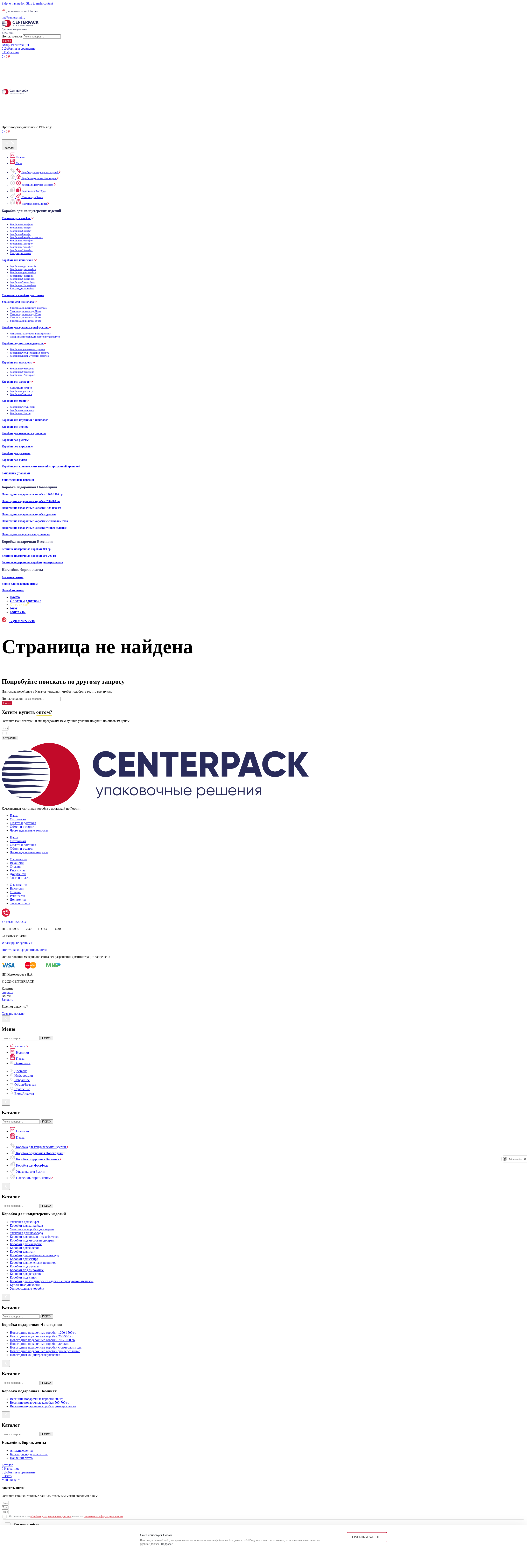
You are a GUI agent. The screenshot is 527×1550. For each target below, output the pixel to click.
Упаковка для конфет (16, 218)
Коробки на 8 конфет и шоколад (26, 237)
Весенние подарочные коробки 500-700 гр (29, 555)
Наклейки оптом (13, 590)
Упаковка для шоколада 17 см (25, 314)
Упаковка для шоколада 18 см (25, 317)
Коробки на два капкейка (23, 269)
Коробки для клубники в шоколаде (25, 420)
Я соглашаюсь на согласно (66, 732)
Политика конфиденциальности (24, 949)
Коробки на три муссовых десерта (27, 349)
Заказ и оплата (20, 877)
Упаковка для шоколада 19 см (25, 320)
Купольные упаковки (16, 473)
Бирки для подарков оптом (20, 583)
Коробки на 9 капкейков (22, 282)
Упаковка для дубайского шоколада (28, 307)
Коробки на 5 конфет (20, 227)
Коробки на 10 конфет (21, 240)
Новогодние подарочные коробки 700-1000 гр (31, 507)
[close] (525, 1159)
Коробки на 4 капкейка (21, 275)
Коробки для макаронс (17, 362)
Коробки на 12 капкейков (23, 285)
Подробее (167, 1543)
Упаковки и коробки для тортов (23, 295)
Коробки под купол (14, 459)
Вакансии (17, 863)
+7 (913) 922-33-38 (22, 621)
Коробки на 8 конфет (20, 234)
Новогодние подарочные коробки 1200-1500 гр (32, 494)
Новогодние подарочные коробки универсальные (34, 527)
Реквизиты (17, 870)
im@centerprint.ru (13, 17)
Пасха (14, 815)
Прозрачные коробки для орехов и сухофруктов (35, 336)
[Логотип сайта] (20, 26)
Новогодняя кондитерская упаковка (26, 534)
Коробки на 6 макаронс (22, 368)
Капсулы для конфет (20, 253)
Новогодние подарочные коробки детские (29, 514)
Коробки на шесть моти (22, 410)
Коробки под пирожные (17, 446)
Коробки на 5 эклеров (21, 394)
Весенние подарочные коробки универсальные (32, 562)
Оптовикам (18, 819)
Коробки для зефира (15, 426)
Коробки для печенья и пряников (24, 433)
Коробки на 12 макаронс (22, 375)
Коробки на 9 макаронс (22, 371)
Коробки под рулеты (15, 439)
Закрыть (7, 992)
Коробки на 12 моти (20, 413)
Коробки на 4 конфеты (21, 224)
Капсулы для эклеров (21, 387)
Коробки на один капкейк (23, 266)
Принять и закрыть (366, 1537)
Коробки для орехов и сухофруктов (25, 327)
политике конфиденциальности (103, 732)
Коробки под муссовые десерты (23, 343)
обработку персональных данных (50, 732)
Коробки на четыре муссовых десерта (29, 352)
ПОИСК (46, 1038)
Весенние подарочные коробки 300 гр (26, 549)
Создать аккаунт (13, 1013)
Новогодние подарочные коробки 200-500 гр (31, 501)
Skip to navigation (14, 3)
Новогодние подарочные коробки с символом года (35, 521)
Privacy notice (515, 1159)
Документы (18, 874)
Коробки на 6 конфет (20, 230)
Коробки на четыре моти (22, 406)
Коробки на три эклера (21, 391)
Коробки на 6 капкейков (22, 278)
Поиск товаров (12, 36)
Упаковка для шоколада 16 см (25, 311)
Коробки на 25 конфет (21, 250)
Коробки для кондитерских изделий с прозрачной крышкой (41, 466)
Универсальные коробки (18, 479)
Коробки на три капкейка (23, 272)
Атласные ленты (12, 577)
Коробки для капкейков (18, 260)
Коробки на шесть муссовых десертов (29, 355)
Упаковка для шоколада (18, 301)
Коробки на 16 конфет (21, 247)
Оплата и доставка (23, 823)
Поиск (7, 40)
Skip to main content (39, 3)
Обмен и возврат (22, 826)
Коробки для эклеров (16, 381)
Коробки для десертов (16, 453)
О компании (18, 859)
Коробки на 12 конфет (21, 243)
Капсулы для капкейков (22, 288)
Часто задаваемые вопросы (29, 830)
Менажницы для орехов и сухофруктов (30, 333)
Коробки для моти (14, 400)
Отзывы (15, 866)
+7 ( (14, 921)
